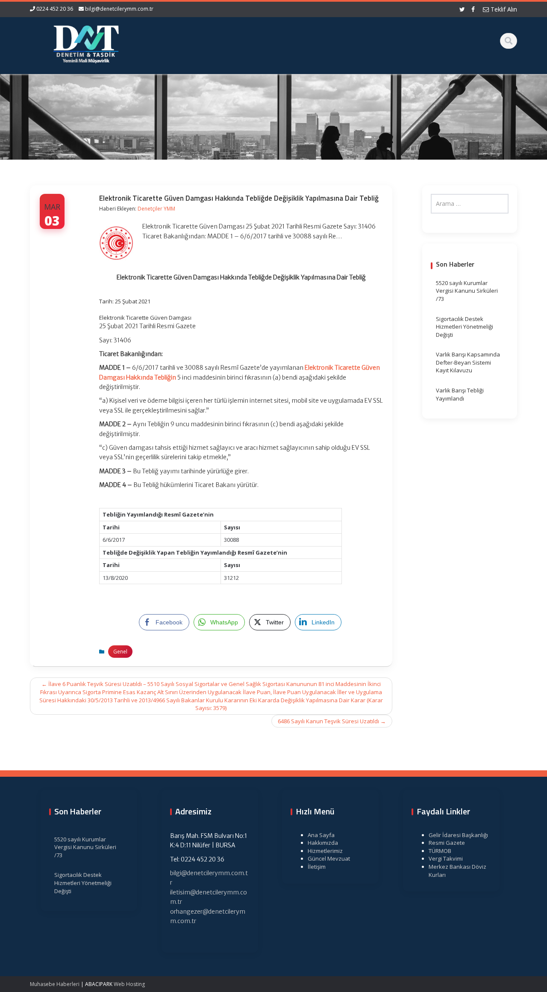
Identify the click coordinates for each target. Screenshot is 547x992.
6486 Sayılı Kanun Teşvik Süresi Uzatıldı (332, 721)
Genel (120, 651)
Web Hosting (129, 984)
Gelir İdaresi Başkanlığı (458, 835)
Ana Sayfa (321, 835)
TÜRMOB (440, 851)
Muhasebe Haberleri (54, 984)
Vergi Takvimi (446, 858)
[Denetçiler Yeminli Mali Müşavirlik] (85, 43)
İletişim (317, 866)
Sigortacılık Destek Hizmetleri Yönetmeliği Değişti (464, 327)
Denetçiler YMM (156, 208)
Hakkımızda (323, 842)
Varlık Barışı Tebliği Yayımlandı (460, 394)
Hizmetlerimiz (325, 851)
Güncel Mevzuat (329, 858)
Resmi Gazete (447, 842)
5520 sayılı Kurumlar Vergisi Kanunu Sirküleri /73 (467, 291)
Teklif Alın (503, 9)
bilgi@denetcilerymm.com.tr (119, 8)
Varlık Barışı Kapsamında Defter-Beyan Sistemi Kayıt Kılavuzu (468, 362)
